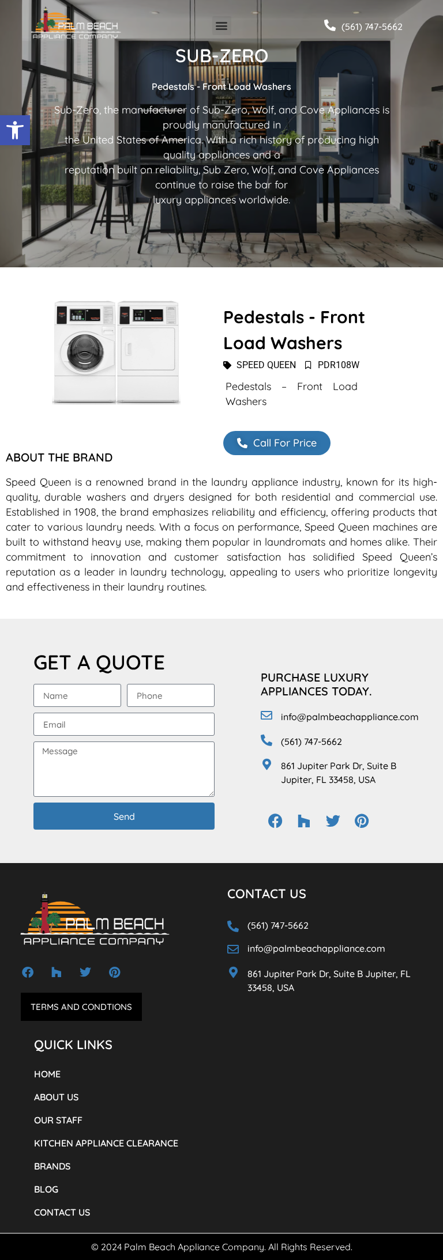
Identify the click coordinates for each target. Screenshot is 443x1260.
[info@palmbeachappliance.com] (266, 715)
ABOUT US (56, 1097)
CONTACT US (62, 1212)
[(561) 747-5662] (330, 25)
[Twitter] (332, 821)
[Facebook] (275, 821)
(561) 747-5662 (372, 26)
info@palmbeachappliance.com (350, 716)
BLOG (46, 1189)
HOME (47, 1074)
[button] (15, 130)
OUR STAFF (58, 1120)
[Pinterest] (361, 821)
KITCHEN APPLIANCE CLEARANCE (106, 1143)
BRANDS (52, 1166)
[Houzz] (304, 821)
